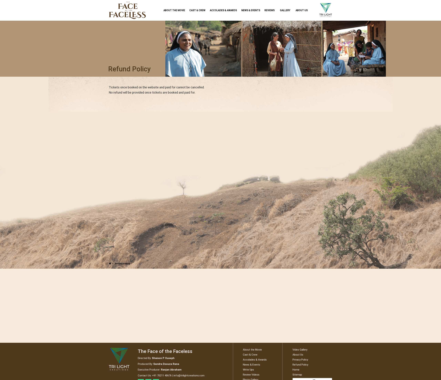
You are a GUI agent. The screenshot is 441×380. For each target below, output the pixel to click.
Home (296, 369)
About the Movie (174, 10)
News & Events (250, 10)
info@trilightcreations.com (189, 375)
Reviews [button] (269, 10)
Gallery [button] (285, 10)
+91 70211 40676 (162, 375)
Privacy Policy (300, 359)
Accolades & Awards (223, 10)
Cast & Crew (197, 10)
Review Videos (251, 374)
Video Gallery (300, 349)
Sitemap (297, 374)
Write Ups (248, 369)
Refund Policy (300, 364)
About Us (302, 10)
